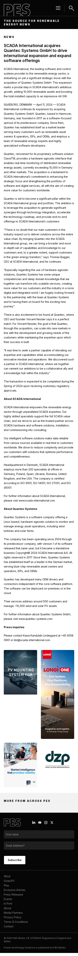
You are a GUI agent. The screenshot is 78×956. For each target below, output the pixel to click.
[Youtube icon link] (39, 822)
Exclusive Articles (14, 890)
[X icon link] (51, 822)
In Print (8, 903)
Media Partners (13, 912)
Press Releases (13, 894)
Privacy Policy (12, 917)
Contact (8, 926)
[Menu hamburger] (58, 8)
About (7, 908)
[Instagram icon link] (45, 822)
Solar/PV (9, 880)
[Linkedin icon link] (33, 822)
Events (8, 899)
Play (6, 885)
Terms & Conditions (16, 921)
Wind (7, 876)
